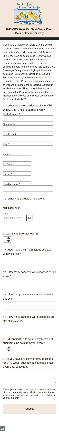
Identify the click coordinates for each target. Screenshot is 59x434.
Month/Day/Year (11, 207)
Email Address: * (11, 184)
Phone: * (7, 174)
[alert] (29, 223)
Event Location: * (11, 134)
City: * (6, 144)
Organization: (10, 124)
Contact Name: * (11, 114)
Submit (29, 408)
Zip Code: (8, 164)
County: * (7, 154)
